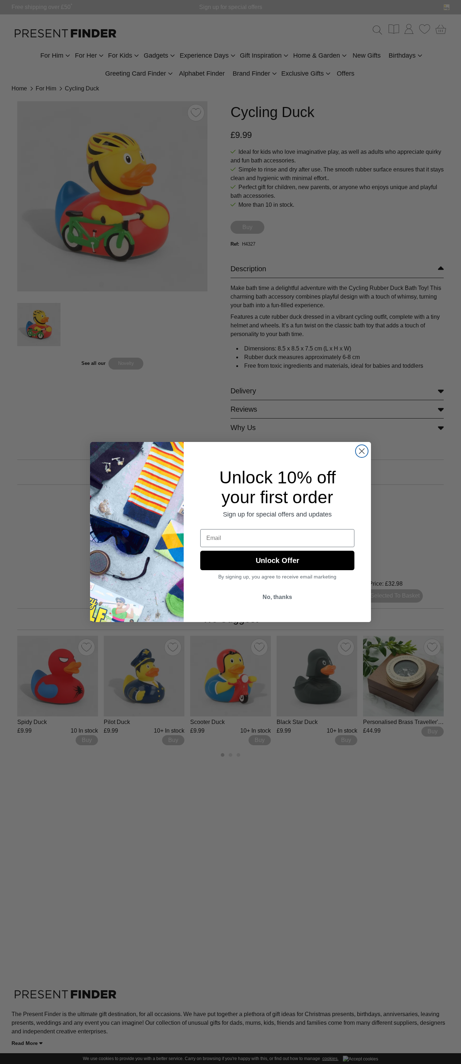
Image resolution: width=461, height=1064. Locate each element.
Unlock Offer (277, 560)
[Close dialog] (361, 451)
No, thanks (277, 597)
